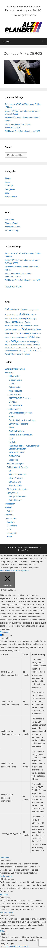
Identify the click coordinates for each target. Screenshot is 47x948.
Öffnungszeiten (11, 351)
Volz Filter (13, 460)
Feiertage (9, 185)
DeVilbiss (13, 402)
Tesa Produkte (15, 485)
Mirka (26, 329)
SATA (31, 337)
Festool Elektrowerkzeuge (20, 435)
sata (7, 193)
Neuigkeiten (10, 189)
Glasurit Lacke (15, 380)
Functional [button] (4, 858)
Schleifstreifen (9, 348)
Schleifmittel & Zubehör (17, 467)
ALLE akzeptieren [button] (21, 571)
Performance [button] (6, 876)
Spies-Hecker (15, 387)
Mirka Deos (9, 333)
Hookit (26, 325)
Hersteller (9, 372)
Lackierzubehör (14, 409)
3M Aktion (13, 310)
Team (9, 537)
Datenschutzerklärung (15, 369)
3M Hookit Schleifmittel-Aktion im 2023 (22, 131)
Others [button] (3, 931)
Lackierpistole (11, 330)
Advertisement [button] (6, 913)
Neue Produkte (36, 333)
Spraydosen (12, 493)
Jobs (9, 529)
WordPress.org (11, 230)
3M (7, 309)
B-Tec (13, 319)
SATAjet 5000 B (24, 341)
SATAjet (14, 341)
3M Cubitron (21, 310)
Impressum (10, 504)
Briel (11, 471)
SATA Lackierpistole (17, 345)
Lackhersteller (13, 376)
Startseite (9, 515)
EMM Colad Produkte (18, 424)
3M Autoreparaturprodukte (20, 413)
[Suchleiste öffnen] (43, 41)
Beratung (11, 522)
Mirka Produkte (16, 478)
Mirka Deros (18, 333)
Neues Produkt (10, 337)
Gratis (15, 322)
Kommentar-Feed (12, 227)
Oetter (20, 337)
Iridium (30, 325)
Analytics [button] (4, 894)
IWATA (36, 325)
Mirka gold (27, 333)
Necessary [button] (5, 632)
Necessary (7, 635)
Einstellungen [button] (6, 571)
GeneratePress (23, 550)
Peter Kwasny (15, 500)
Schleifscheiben (32, 344)
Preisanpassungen (15, 463)
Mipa (19, 330)
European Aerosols (17, 496)
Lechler (12, 383)
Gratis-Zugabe (24, 322)
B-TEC (12, 416)
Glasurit (8, 322)
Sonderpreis (37, 348)
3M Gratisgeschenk (32, 310)
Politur (25, 337)
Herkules (13, 442)
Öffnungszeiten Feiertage (20, 354)
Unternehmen (11, 518)
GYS (11, 438)
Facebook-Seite (13, 286)
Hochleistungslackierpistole (14, 325)
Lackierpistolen (13, 394)
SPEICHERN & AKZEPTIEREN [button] (14, 946)
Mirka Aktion (35, 330)
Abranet (8, 315)
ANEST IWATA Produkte (20, 398)
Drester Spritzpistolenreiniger (22, 420)
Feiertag (23, 319)
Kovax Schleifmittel (17, 474)
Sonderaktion (18, 348)
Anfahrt (10, 511)
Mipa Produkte (15, 391)
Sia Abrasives (15, 482)
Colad (18, 319)
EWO (11, 427)
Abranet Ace (15, 315)
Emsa (7, 182)
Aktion (7, 178)
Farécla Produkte (16, 431)
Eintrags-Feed (11, 223)
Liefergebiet (12, 533)
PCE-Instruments (16, 452)
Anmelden (9, 219)
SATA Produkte (15, 405)
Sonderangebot (28, 348)
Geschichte (12, 526)
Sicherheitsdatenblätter (17, 489)
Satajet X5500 (11, 197)
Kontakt (8, 507)
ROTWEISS (14, 456)
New (16, 337)
